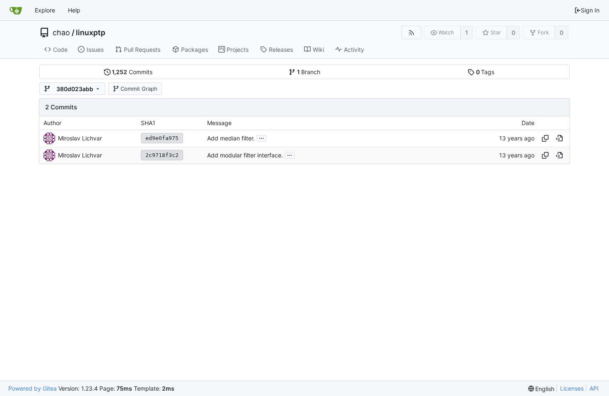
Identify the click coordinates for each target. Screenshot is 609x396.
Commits (132, 71)
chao (61, 33)
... (261, 137)
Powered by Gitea (32, 388)
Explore (45, 10)
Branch (309, 71)
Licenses (572, 388)
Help (74, 10)
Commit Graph (139, 88)
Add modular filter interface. (245, 155)
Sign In (590, 10)
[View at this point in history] (559, 138)
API (594, 388)
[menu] (541, 388)
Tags (485, 71)
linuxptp (90, 33)
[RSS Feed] (411, 32)
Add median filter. (231, 138)
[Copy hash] (545, 138)
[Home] (15, 10)
